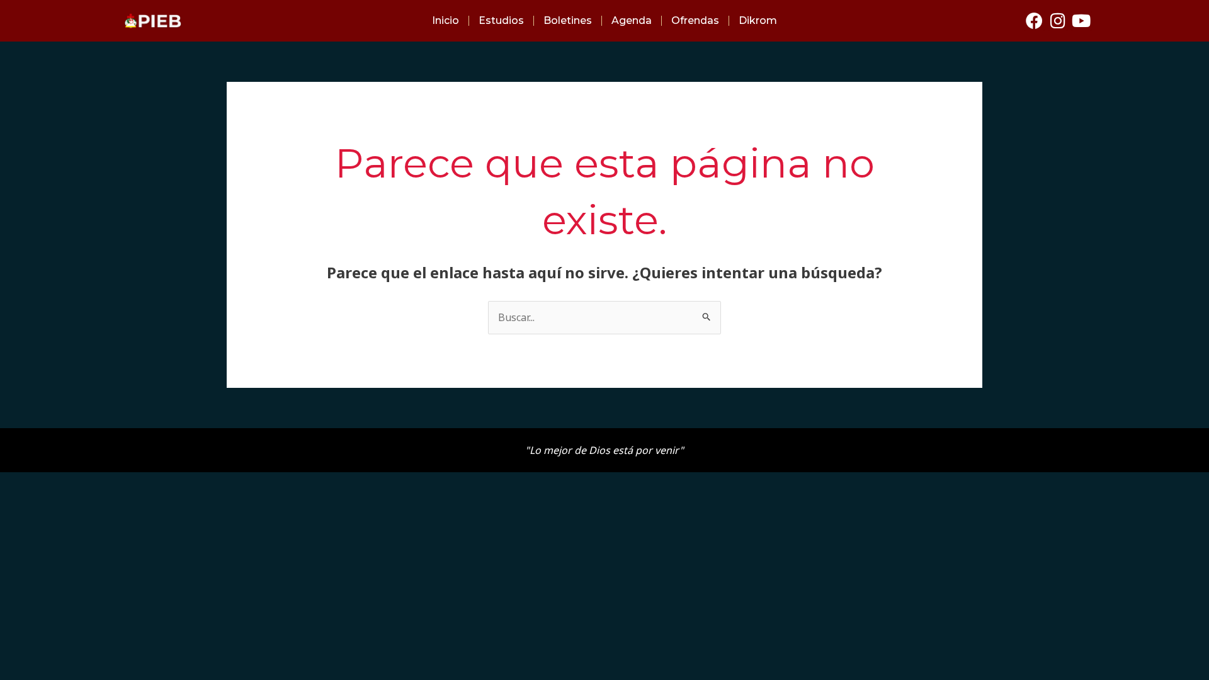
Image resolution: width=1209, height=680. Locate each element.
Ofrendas (695, 20)
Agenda (631, 20)
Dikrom (758, 20)
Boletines (567, 20)
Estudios (501, 20)
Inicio (445, 20)
